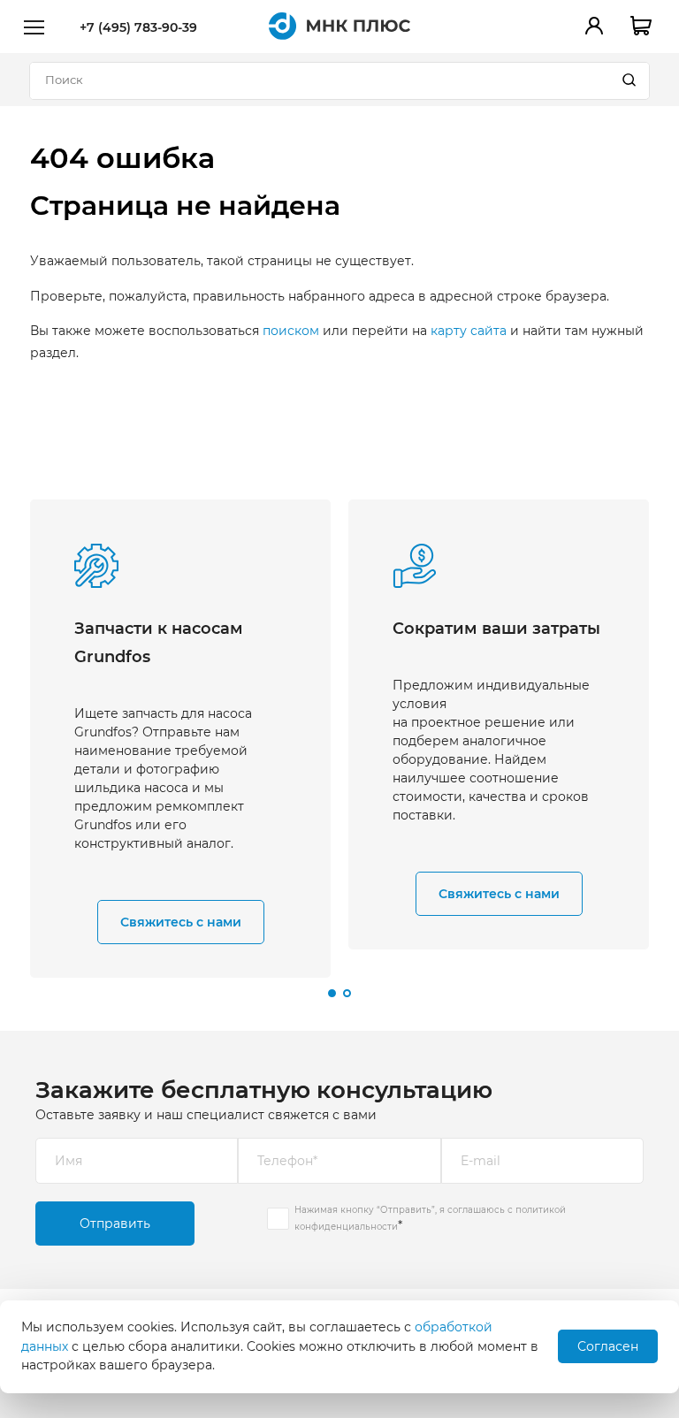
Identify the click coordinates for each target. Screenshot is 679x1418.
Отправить (115, 1223)
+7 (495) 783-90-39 (138, 27)
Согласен (607, 1346)
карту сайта (469, 331)
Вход (594, 25)
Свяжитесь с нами (180, 922)
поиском (291, 331)
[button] (332, 993)
